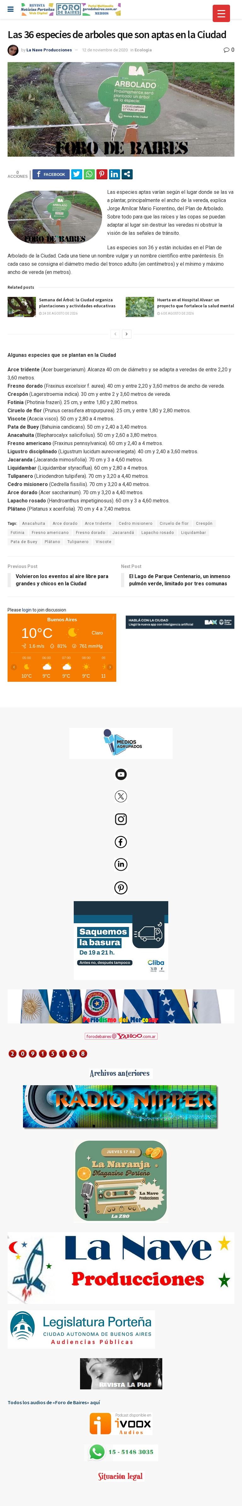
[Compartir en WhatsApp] (89, 174)
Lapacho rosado (157, 532)
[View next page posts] (126, 334)
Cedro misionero (136, 523)
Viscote (104, 542)
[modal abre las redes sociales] (127, 174)
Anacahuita (33, 523)
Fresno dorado (90, 532)
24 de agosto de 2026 (60, 313)
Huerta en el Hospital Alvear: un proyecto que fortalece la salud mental (195, 303)
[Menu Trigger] (221, 13)
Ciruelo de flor (174, 523)
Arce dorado (65, 523)
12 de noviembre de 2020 (105, 50)
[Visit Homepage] (70, 9)
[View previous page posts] (115, 334)
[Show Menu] (11, 9)
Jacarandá (123, 532)
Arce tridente (98, 523)
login (27, 609)
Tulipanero (78, 542)
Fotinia (18, 532)
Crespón (204, 523)
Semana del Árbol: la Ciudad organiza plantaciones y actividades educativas (77, 303)
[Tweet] (76, 174)
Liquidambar (193, 532)
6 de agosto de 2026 (177, 313)
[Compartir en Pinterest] (101, 174)
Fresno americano (50, 532)
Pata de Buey (24, 542)
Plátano (52, 542)
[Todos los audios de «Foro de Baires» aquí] (121, 1423)
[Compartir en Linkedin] (114, 174)
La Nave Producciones (49, 50)
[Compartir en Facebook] (51, 174)
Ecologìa (143, 50)
